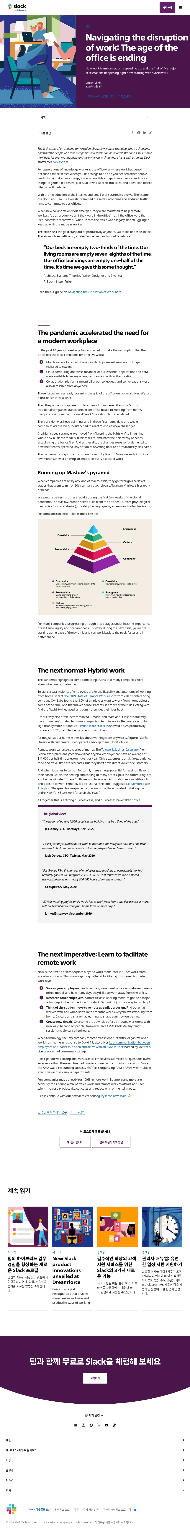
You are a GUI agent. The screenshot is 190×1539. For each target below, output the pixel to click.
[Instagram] (83, 1425)
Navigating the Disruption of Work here (94, 292)
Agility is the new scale (111, 1095)
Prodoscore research (94, 725)
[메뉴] (180, 7)
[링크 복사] (150, 132)
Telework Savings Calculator (120, 749)
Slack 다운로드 (36, 1509)
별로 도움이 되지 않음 (111, 1142)
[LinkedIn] (144, 133)
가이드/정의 (125, 96)
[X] (99, 1425)
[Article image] (162, 1227)
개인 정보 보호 (61, 1509)
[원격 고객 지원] (117, 1227)
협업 (88, 26)
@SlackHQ (60, 162)
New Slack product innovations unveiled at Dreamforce (66, 1270)
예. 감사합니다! (75, 1142)
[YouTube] (106, 1425)
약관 (76, 1509)
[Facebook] (138, 132)
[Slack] (17, 7)
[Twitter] (133, 133)
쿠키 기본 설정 (91, 1509)
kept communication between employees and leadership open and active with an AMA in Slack (94, 1044)
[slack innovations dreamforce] (72, 1227)
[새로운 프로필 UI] (28, 1227)
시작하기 (167, 7)
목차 (43, 117)
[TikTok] (114, 1425)
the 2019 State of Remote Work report (90, 696)
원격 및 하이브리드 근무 (100, 96)
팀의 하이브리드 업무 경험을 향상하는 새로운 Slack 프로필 (28, 1264)
